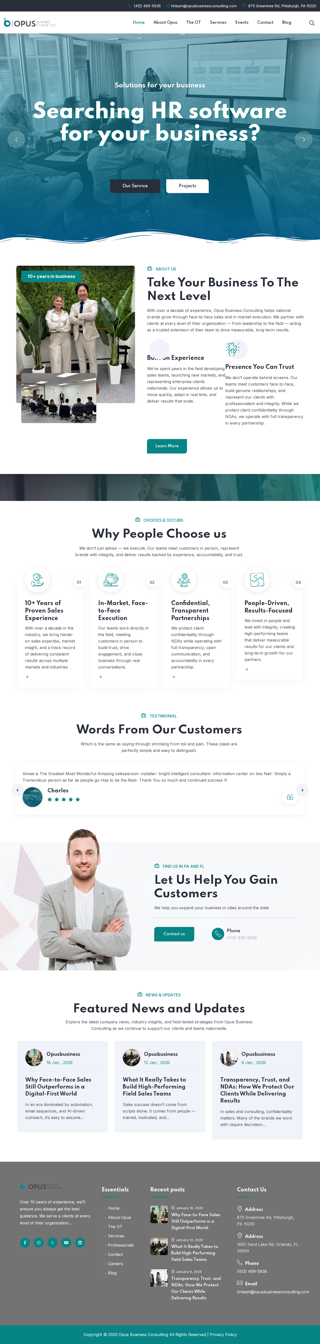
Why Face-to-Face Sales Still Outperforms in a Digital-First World (58, 1087)
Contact (115, 1254)
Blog (112, 1272)
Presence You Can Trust (259, 367)
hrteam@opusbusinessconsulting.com (204, 5)
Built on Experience (175, 358)
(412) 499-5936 (147, 5)
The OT (115, 1226)
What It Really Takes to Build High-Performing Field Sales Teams (154, 1087)
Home (114, 1208)
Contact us (174, 934)
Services (116, 1235)
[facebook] (25, 1243)
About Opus (119, 1217)
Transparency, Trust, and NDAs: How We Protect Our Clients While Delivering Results (257, 1090)
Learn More (167, 446)
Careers (115, 1263)
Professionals (121, 1245)
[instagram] (39, 1243)
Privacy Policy (223, 1334)
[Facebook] (53, 1243)
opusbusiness (63, 1054)
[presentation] (17, 790)
